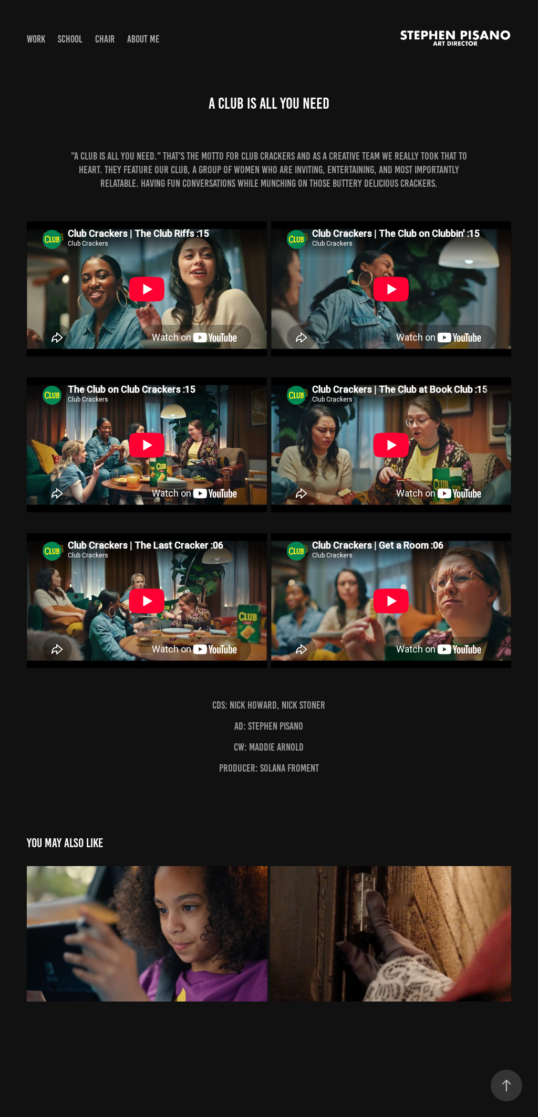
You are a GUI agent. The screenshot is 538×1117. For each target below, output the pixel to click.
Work (36, 39)
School (70, 39)
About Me (143, 39)
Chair (105, 39)
